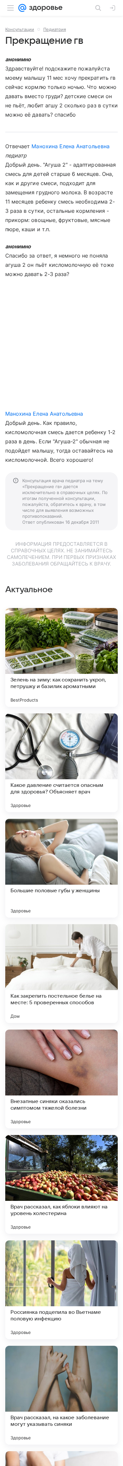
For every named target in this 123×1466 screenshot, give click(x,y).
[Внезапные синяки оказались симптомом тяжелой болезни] (61, 1079)
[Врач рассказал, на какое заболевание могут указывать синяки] (61, 1395)
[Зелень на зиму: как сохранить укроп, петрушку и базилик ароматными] (61, 657)
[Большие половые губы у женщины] (61, 868)
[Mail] (22, 8)
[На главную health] (44, 8)
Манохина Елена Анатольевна (70, 146)
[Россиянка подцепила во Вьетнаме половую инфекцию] (61, 1289)
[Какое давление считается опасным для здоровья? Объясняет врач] (61, 762)
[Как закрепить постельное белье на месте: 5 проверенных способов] (61, 973)
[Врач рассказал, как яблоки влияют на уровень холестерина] (61, 1184)
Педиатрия (54, 29)
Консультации (19, 29)
